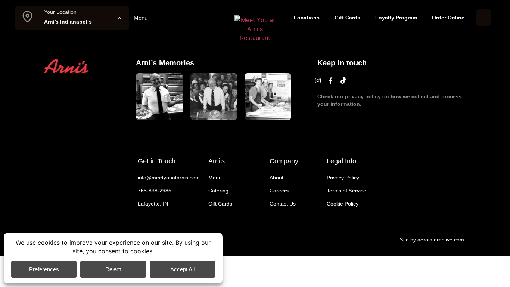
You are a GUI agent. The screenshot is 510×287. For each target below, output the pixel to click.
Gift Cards (347, 18)
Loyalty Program (396, 18)
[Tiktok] (343, 80)
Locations (307, 18)
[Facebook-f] (330, 80)
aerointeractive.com (440, 240)
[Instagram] (318, 80)
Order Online (448, 18)
